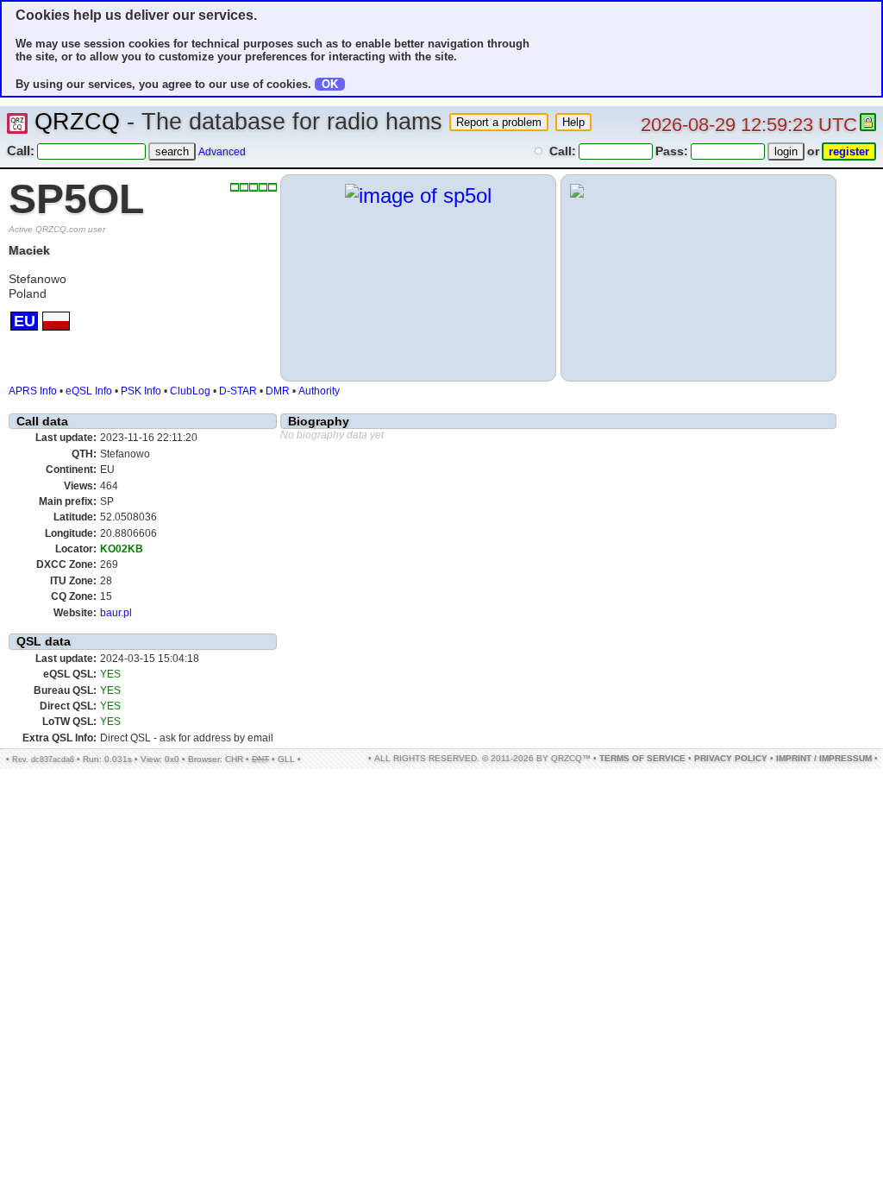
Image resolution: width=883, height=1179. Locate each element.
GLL (286, 759)
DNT (260, 759)
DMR (278, 391)
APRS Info (33, 391)
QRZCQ (77, 122)
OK (330, 84)
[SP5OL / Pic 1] (418, 195)
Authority (319, 391)
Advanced (222, 152)
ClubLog (190, 391)
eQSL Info (89, 391)
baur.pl (116, 613)
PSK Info (141, 391)
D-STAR (238, 391)
